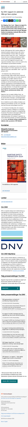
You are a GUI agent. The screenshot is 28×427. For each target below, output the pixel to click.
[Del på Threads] (12, 20)
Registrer (5, 288)
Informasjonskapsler (5, 416)
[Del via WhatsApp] (17, 20)
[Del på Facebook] (4, 20)
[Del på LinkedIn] (7, 20)
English (6, 421)
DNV (13, 17)
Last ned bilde (6, 190)
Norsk (2, 421)
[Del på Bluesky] (14, 20)
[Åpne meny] (15, 1)
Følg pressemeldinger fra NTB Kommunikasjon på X (12, 413)
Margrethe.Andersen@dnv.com (8, 136)
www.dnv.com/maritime (18, 270)
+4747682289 (7, 135)
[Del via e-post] (20, 20)
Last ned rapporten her (6, 201)
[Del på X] (9, 20)
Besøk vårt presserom (9, 381)
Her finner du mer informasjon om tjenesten (11, 398)
